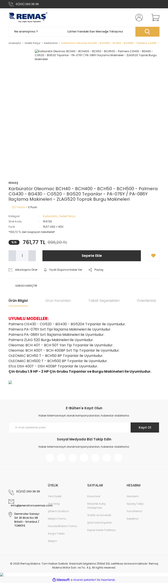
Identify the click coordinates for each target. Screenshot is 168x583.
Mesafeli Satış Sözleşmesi (96, 506)
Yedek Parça (67, 216)
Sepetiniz (132, 518)
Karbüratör (50, 216)
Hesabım (133, 496)
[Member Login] (138, 17)
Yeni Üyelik (54, 496)
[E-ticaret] (83, 580)
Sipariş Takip (135, 504)
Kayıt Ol (145, 427)
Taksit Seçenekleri (103, 300)
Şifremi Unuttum (58, 511)
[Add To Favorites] (153, 255)
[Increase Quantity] (32, 255)
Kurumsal (93, 496)
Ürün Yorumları (58, 300)
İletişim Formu (57, 518)
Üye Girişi (54, 504)
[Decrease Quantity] (12, 255)
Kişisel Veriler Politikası (101, 530)
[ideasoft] (61, 580)
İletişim (52, 541)
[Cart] (154, 17)
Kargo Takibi (56, 533)
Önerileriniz (146, 300)
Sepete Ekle (92, 255)
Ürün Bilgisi (18, 300)
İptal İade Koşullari (99, 522)
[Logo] (28, 17)
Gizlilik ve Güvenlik (99, 515)
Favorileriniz (134, 511)
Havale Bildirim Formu (62, 526)
